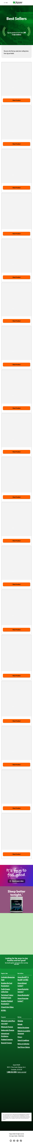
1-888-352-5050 (12, 1072)
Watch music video (18, 881)
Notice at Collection (23, 1044)
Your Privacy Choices (24, 1047)
